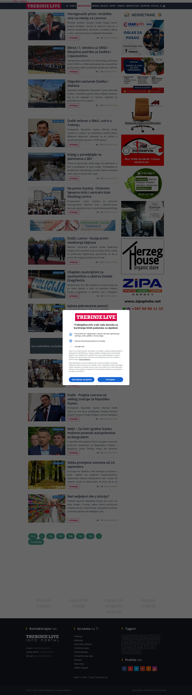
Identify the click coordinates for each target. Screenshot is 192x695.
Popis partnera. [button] (84, 359)
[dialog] (96, 347)
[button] (96, 346)
